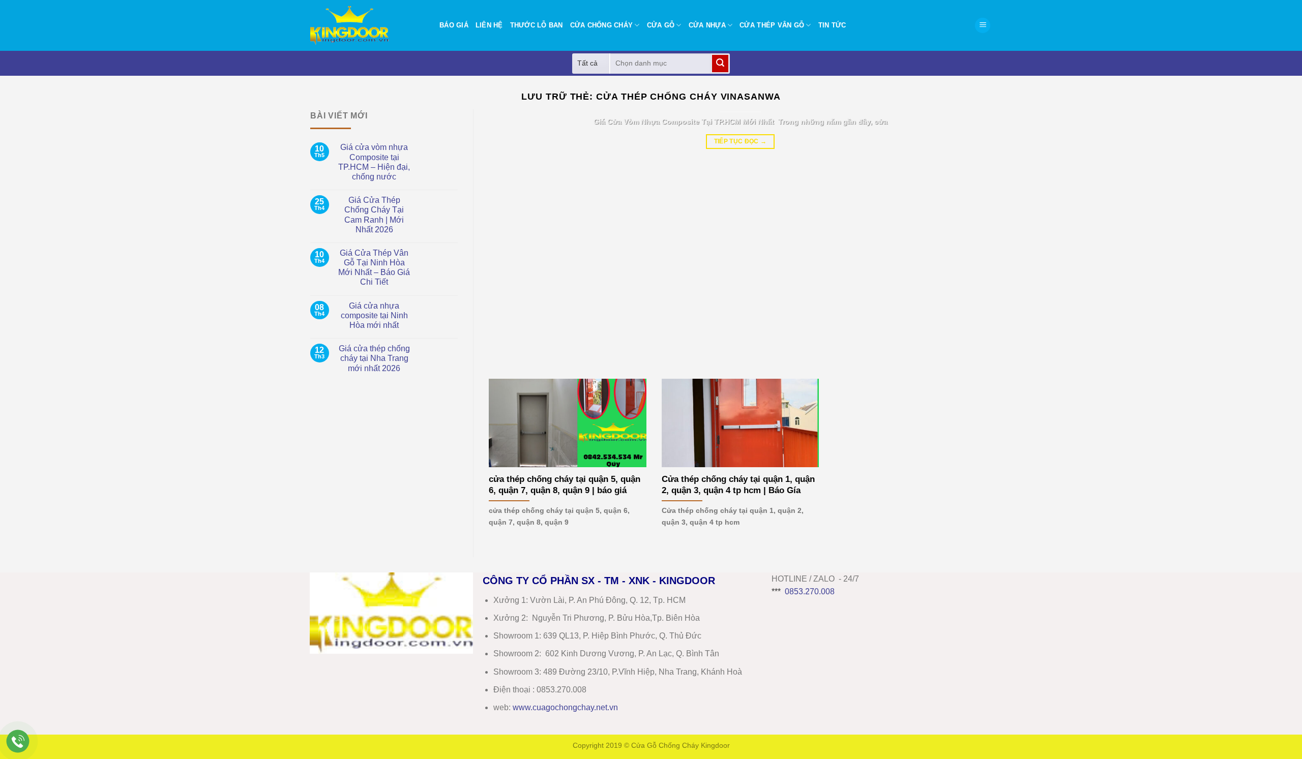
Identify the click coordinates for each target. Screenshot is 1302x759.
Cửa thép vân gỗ (771, 25)
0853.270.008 (810, 591)
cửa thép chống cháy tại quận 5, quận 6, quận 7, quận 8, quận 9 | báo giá (564, 484)
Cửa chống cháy (601, 25)
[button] (982, 25)
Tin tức (832, 25)
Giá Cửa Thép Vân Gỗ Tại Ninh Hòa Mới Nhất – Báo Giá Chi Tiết (374, 268)
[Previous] (511, 236)
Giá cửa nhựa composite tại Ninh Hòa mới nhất (374, 315)
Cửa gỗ (661, 25)
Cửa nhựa (707, 25)
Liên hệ (489, 25)
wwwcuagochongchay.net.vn (565, 707)
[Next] (969, 236)
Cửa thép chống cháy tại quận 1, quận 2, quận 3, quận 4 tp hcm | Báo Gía (738, 484)
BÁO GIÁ (453, 25)
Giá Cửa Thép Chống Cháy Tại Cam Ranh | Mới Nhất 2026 (374, 215)
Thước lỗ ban (536, 25)
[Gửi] (720, 63)
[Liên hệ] (18, 741)
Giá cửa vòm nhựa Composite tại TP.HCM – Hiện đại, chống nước (374, 162)
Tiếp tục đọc (740, 141)
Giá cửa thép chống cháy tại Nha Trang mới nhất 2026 (374, 358)
